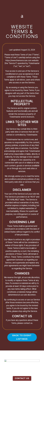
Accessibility (22, 403)
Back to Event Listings (22, 337)
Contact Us (22, 378)
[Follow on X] (27, 3)
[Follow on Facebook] (17, 3)
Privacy (29, 400)
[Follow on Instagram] (22, 3)
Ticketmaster (28, 410)
